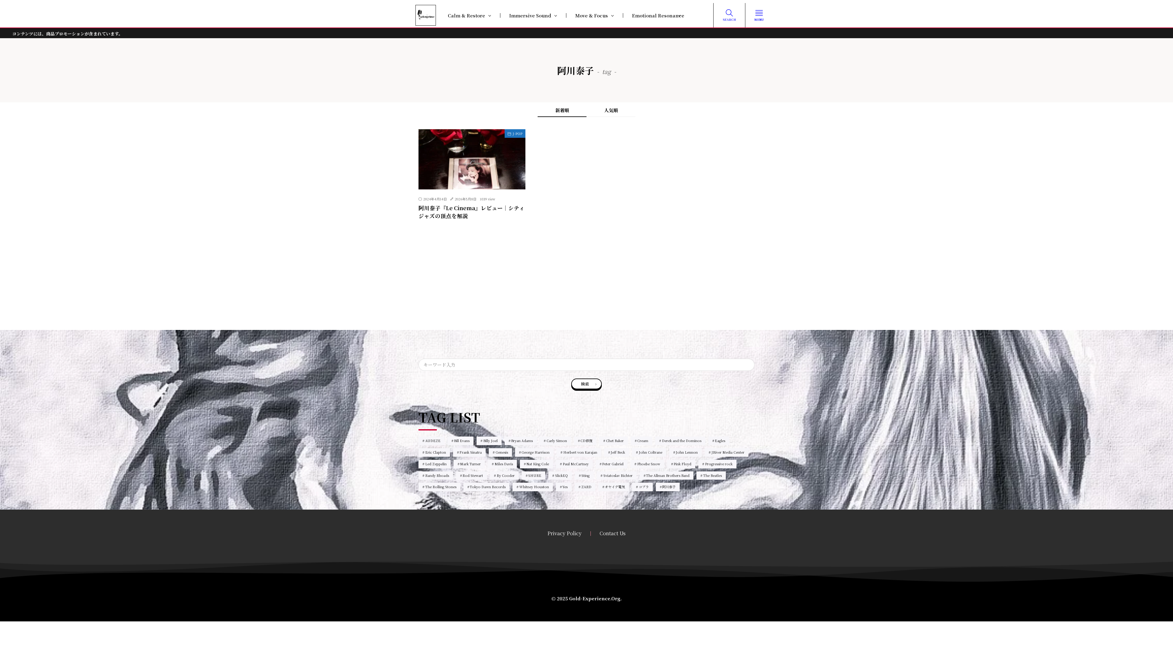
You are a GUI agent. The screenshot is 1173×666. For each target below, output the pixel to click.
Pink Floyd (682, 463)
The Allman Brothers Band (667, 475)
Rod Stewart (472, 475)
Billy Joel (490, 440)
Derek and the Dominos (681, 440)
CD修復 (586, 440)
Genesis (501, 452)
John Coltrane (650, 452)
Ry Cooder (506, 475)
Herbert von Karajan (580, 452)
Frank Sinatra (470, 452)
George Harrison (535, 452)
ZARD (586, 486)
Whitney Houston (534, 486)
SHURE (534, 475)
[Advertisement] (586, 287)
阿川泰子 (669, 486)
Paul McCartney (576, 463)
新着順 (562, 110)
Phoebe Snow (648, 463)
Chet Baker (615, 440)
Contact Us (613, 533)
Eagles (720, 440)
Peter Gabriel (612, 463)
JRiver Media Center (727, 452)
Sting (585, 475)
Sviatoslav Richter (618, 475)
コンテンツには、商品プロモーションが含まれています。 (67, 34)
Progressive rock (719, 463)
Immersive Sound (530, 15)
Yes (565, 486)
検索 (585, 384)
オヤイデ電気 (615, 486)
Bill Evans (462, 440)
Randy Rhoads (437, 475)
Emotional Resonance (658, 15)
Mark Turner (470, 463)
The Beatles (712, 475)
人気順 (611, 110)
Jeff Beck (618, 452)
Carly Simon (556, 440)
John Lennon (687, 452)
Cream (642, 440)
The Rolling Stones (440, 486)
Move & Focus (591, 15)
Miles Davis (504, 463)
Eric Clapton (435, 452)
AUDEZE (432, 440)
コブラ (644, 486)
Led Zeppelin (436, 463)
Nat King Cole (537, 463)
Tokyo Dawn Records (488, 486)
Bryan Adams (522, 440)
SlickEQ (561, 475)
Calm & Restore (466, 15)
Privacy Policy (564, 533)
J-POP (517, 133)
